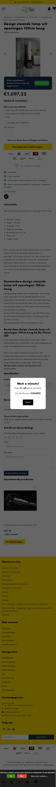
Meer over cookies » (39, 776)
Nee (21, 776)
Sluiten (28, 402)
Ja (11, 776)
